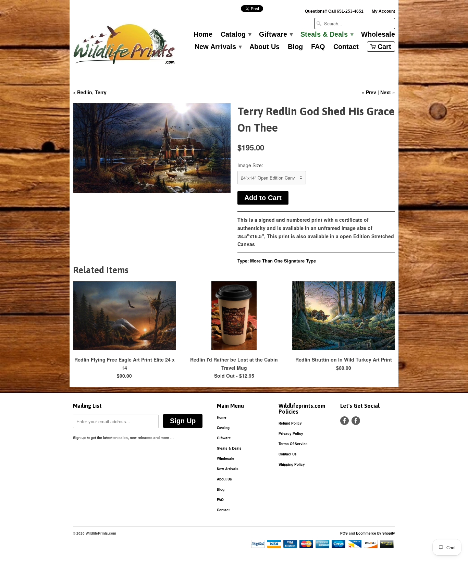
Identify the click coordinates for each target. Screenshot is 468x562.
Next (385, 92)
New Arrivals (218, 47)
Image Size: (250, 165)
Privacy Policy (291, 433)
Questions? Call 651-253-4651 (334, 11)
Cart (384, 46)
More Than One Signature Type (283, 260)
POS (344, 533)
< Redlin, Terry (90, 92)
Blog (295, 47)
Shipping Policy (292, 464)
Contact (346, 47)
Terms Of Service (293, 443)
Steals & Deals (326, 34)
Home (203, 34)
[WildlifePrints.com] (124, 46)
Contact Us (288, 454)
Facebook (344, 420)
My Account (383, 11)
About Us (264, 47)
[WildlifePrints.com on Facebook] (356, 420)
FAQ (318, 47)
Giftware (275, 34)
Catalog (236, 34)
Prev (371, 92)
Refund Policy (290, 423)
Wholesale (378, 34)
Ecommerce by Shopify (375, 533)
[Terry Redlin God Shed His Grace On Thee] (152, 148)
